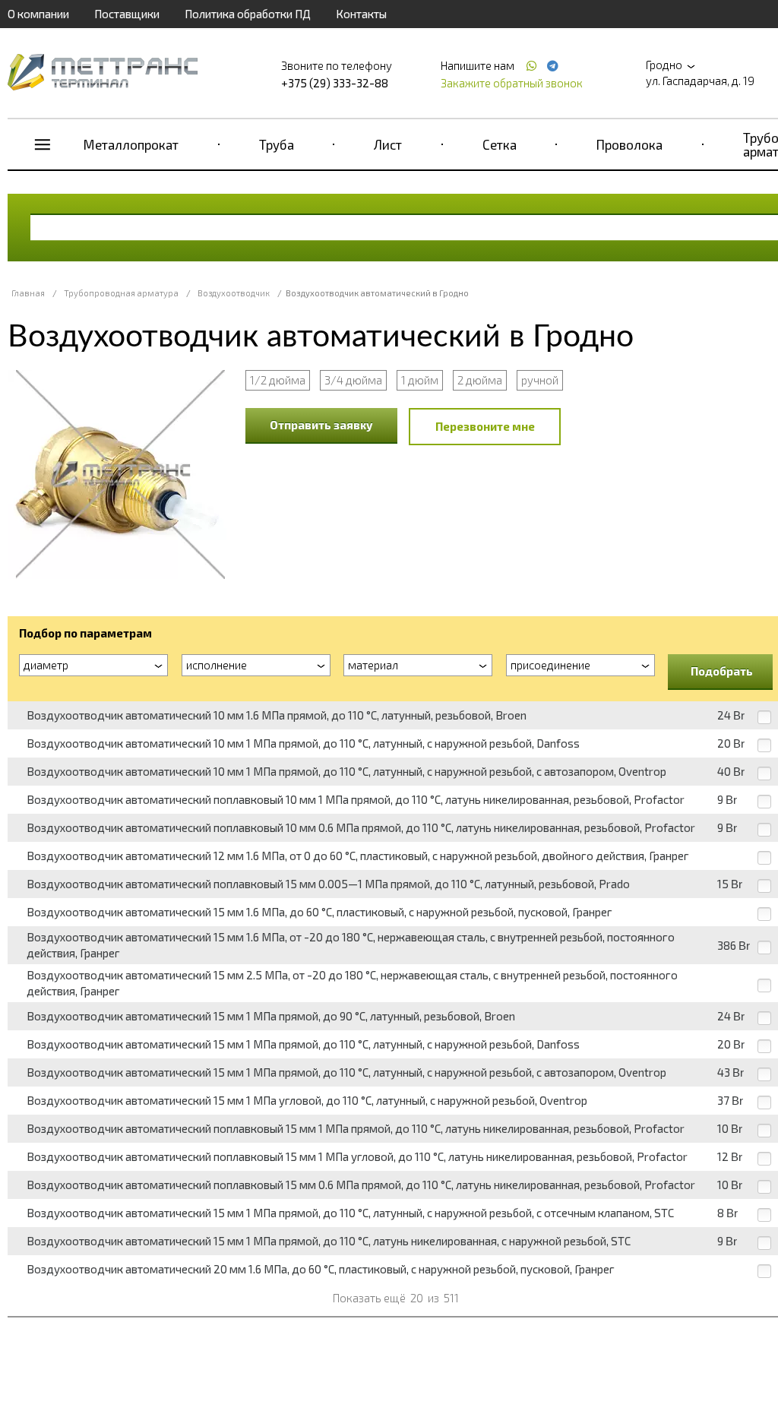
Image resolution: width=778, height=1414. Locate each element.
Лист (388, 144)
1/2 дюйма (277, 380)
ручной (539, 380)
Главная (28, 293)
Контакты (361, 14)
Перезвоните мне (485, 426)
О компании (38, 14)
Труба (276, 144)
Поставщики (127, 14)
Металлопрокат (131, 144)
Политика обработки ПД (248, 14)
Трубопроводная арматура (121, 293)
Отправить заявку (321, 425)
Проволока (629, 144)
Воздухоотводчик (234, 293)
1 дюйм (419, 380)
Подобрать (722, 671)
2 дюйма (479, 380)
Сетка (499, 144)
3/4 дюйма (353, 380)
